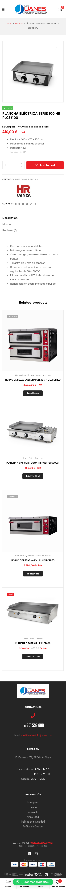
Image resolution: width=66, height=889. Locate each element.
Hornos (31, 375)
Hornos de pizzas (43, 375)
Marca (6, 224)
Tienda (19, 23)
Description (9, 218)
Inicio (9, 23)
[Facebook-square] (29, 853)
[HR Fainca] (22, 190)
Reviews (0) (9, 230)
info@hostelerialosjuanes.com (36, 735)
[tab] (33, 218)
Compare (10, 126)
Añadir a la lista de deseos (35, 126)
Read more (32, 393)
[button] (33, 882)
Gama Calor (21, 179)
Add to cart (47, 165)
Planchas (33, 179)
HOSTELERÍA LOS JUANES (41, 842)
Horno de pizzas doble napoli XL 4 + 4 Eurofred (33, 379)
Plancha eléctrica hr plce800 (32, 643)
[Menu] (3, 9)
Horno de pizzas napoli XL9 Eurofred (32, 560)
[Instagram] (36, 853)
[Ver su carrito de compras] (60, 9)
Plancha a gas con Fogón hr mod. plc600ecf (33, 462)
